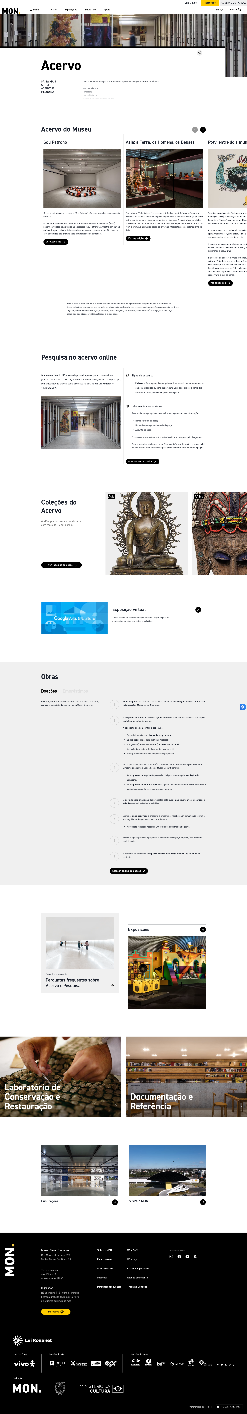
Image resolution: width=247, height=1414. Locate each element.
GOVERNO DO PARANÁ (233, 3)
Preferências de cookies (200, 1407)
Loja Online (191, 3)
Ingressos (210, 3)
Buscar (233, 10)
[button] (199, 53)
